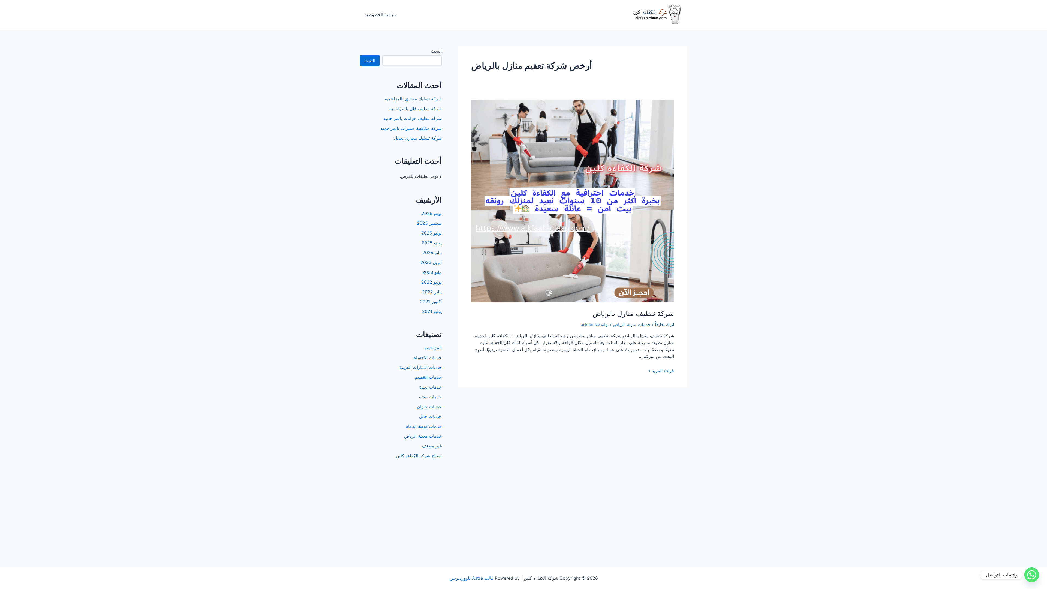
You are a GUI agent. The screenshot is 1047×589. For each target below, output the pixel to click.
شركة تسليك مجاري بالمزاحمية (413, 98)
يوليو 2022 (431, 282)
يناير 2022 (432, 291)
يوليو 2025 (431, 233)
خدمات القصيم (428, 377)
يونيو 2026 (432, 213)
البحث (436, 51)
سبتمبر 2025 (429, 223)
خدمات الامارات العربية (420, 367)
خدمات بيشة (430, 396)
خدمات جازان (429, 406)
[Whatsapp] (1031, 574)
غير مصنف (432, 446)
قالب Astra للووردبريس (471, 578)
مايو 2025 (432, 252)
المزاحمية (433, 347)
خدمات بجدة (430, 387)
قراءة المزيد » (661, 370)
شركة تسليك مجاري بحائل (418, 138)
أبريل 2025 (431, 262)
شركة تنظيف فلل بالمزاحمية (415, 108)
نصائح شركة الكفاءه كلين (419, 455)
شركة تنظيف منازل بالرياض (633, 313)
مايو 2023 (432, 272)
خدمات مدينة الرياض (632, 324)
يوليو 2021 (432, 311)
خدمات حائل (430, 416)
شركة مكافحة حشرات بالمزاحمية (411, 128)
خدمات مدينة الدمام (423, 426)
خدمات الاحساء (428, 357)
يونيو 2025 (432, 242)
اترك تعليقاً (664, 324)
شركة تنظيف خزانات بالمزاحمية (412, 118)
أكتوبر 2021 (431, 301)
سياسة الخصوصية (380, 14)
